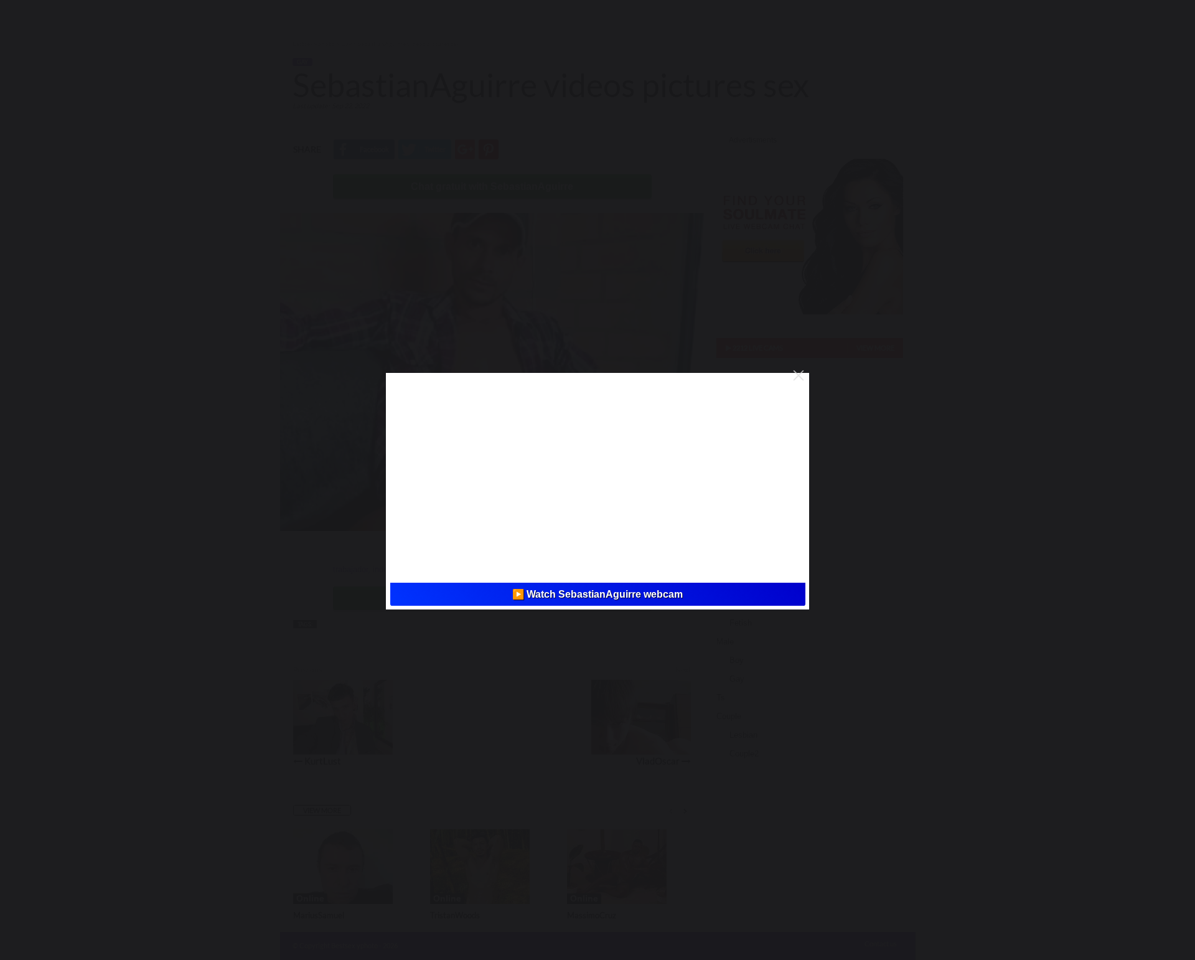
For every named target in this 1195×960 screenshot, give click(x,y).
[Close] (798, 375)
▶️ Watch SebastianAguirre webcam (597, 594)
